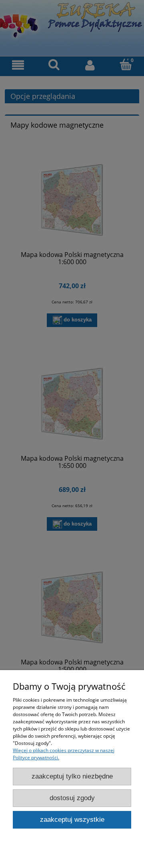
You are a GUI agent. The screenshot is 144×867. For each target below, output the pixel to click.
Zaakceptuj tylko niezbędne (72, 776)
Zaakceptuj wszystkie (72, 819)
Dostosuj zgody (72, 798)
